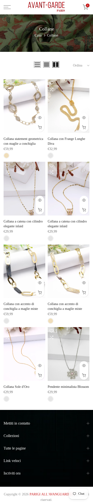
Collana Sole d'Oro (16, 387)
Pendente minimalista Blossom (68, 387)
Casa (38, 35)
